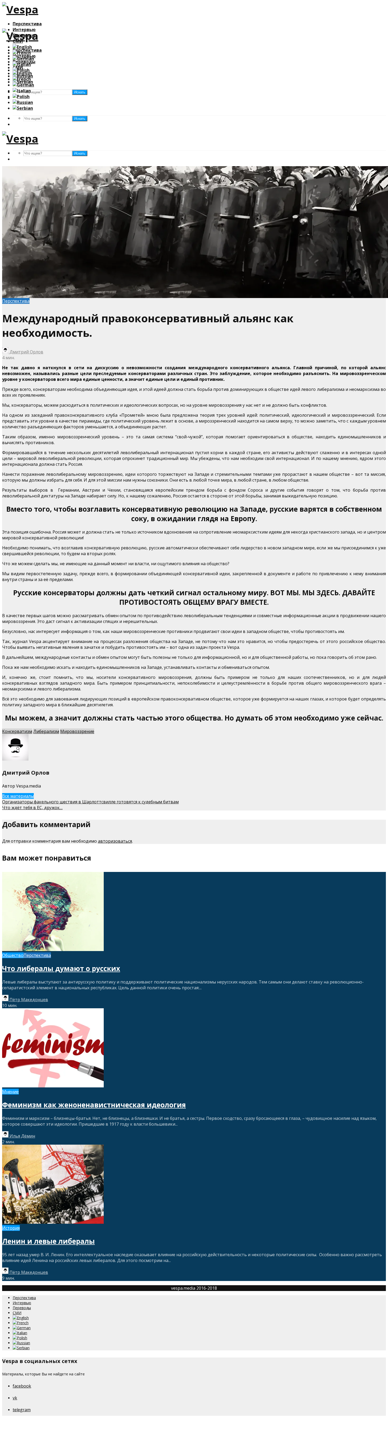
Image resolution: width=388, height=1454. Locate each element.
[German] (23, 58)
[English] (22, 47)
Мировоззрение (77, 731)
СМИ (17, 1312)
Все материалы (18, 796)
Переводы (22, 1307)
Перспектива (27, 24)
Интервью (22, 1302)
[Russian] (23, 102)
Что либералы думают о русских (61, 968)
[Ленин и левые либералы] (53, 1222)
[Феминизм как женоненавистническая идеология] (53, 1086)
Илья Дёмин (21, 1136)
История (11, 1228)
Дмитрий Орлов (25, 352)
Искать (79, 119)
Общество (12, 955)
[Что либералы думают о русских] (53, 949)
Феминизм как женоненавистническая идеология (94, 1105)
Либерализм (46, 731)
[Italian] (22, 64)
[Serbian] (23, 108)
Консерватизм (17, 731)
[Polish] (21, 70)
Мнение (10, 1092)
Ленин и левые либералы (48, 1241)
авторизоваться (115, 841)
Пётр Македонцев (28, 999)
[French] (22, 53)
